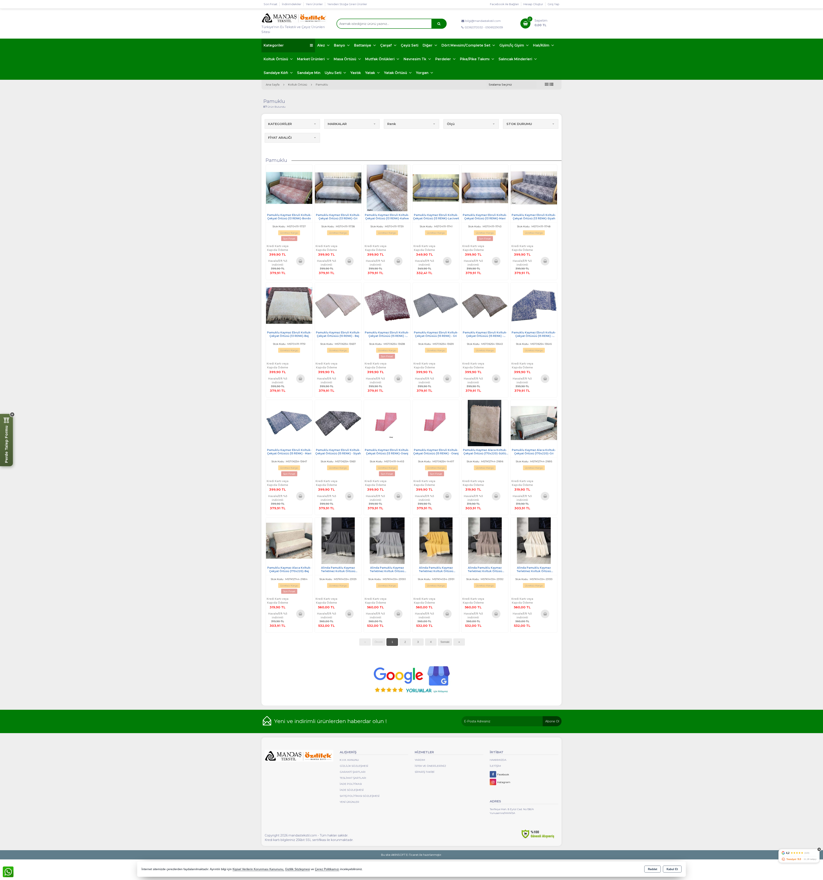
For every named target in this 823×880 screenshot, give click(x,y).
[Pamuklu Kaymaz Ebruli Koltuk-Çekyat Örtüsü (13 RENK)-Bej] (289, 305)
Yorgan (422, 73)
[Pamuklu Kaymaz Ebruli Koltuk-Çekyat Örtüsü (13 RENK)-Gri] (338, 188)
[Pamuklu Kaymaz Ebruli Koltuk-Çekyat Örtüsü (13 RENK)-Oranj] (387, 423)
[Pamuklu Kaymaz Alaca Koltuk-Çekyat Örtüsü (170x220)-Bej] (289, 540)
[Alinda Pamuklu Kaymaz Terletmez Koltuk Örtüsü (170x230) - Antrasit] (338, 540)
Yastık (355, 73)
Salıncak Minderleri (516, 59)
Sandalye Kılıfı (276, 73)
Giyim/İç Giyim (512, 45)
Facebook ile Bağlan (504, 4)
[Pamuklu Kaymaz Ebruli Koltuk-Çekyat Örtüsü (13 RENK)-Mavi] (485, 188)
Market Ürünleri (311, 59)
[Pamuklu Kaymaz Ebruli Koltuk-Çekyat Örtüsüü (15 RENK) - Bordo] (387, 305)
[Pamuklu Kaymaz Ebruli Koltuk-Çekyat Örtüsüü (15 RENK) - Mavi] (289, 423)
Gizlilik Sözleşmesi (354, 765)
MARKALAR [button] (337, 124)
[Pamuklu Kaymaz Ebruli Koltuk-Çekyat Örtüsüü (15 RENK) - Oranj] (436, 423)
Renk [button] (391, 124)
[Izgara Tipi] (547, 85)
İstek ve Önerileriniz (430, 765)
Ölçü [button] (451, 124)
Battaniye (363, 45)
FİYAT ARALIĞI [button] (280, 138)
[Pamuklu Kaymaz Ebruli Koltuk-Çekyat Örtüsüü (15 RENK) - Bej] (338, 305)
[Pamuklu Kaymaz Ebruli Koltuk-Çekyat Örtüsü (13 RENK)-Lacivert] (436, 188)
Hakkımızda (498, 759)
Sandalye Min (308, 73)
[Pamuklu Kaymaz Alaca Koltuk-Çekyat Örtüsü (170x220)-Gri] (534, 423)
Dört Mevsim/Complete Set (466, 45)
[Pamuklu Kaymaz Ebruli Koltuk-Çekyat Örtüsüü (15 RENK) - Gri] (436, 305)
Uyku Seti (333, 73)
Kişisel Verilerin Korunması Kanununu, (258, 869)
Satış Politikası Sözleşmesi (360, 795)
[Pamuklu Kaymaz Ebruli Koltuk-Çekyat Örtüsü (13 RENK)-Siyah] (534, 188)
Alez (321, 45)
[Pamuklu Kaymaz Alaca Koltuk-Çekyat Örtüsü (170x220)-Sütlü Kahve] (485, 423)
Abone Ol (552, 721)
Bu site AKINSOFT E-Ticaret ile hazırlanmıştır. (411, 854)
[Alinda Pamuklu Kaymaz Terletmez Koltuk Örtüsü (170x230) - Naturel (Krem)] (534, 540)
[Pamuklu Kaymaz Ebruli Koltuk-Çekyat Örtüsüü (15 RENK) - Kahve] (485, 305)
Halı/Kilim (541, 45)
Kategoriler (274, 45)
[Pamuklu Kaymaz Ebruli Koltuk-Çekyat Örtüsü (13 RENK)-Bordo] (289, 188)
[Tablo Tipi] (551, 85)
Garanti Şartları (352, 771)
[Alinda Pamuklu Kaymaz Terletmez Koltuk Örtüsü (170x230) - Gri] (387, 540)
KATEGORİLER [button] (280, 124)
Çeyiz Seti (409, 45)
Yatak (370, 73)
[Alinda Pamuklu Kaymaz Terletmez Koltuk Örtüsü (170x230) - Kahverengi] (485, 540)
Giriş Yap (553, 4)
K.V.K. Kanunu (349, 759)
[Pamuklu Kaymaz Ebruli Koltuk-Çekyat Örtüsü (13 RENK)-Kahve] (387, 188)
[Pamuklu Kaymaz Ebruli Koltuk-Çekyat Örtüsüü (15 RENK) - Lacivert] (534, 305)
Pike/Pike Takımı (475, 59)
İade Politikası (351, 783)
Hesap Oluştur (533, 4)
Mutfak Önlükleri (380, 59)
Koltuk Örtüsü (276, 59)
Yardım (420, 759)
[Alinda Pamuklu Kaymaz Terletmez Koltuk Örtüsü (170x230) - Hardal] (436, 540)
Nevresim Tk (415, 59)
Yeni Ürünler (349, 801)
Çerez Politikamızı (327, 869)
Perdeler (443, 59)
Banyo (340, 45)
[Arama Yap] (438, 24)
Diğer (428, 45)
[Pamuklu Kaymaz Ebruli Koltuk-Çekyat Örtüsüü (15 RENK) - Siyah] (338, 423)
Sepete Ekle (300, 261)
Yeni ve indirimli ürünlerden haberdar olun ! (330, 721)
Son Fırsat (270, 4)
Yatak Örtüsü (396, 73)
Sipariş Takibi (424, 771)
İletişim (495, 765)
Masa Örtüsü (345, 59)
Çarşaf (386, 45)
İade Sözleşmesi (352, 789)
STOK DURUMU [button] (519, 124)
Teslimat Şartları (353, 777)
